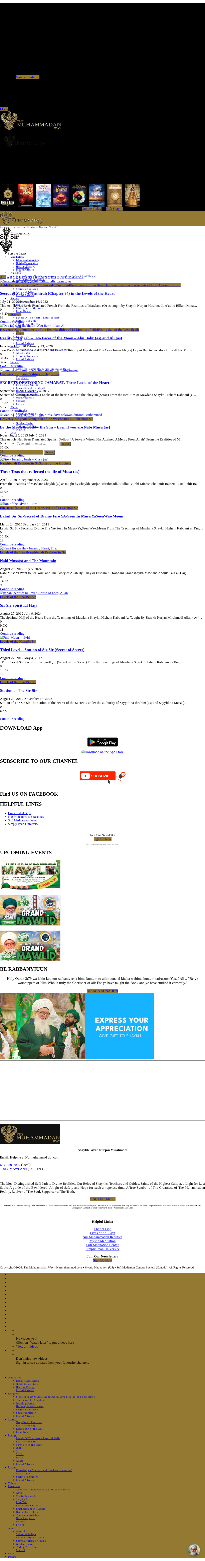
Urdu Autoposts (25, 397)
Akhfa (4, 285)
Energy (14, 314)
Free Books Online (27, 1505)
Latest (19, 257)
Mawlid (20, 429)
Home (3, 227)
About (14, 407)
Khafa (73, 285)
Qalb (108, 285)
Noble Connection (27, 1383)
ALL (3, 277)
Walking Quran (25, 1403)
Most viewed (24, 263)
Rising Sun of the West (29, 308)
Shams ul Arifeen (72, 419)
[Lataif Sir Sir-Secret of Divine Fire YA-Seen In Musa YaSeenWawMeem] (18, 504)
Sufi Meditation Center (22, 820)
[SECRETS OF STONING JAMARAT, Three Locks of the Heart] (39, 370)
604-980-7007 (10, 1165)
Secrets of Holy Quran (152, 285)
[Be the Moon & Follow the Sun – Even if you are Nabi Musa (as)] (51, 415)
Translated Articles (27, 1515)
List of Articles (25, 269)
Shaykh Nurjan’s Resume (31, 1540)
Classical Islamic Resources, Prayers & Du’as (43, 1489)
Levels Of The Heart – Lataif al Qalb (38, 317)
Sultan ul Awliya (26, 1534)
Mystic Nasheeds (26, 1495)
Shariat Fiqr (102, 1229)
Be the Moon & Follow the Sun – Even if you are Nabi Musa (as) (55, 427)
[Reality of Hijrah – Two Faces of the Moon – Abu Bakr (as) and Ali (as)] (32, 326)
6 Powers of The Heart (29, 1444)
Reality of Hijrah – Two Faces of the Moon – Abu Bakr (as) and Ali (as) (61, 338)
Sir (170, 285)
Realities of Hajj (39, 374)
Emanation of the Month (30, 388)
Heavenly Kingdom (55, 285)
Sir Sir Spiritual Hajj (18, 605)
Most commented (27, 260)
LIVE (4, 109)
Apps (19, 1492)
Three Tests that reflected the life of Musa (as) (39, 471)
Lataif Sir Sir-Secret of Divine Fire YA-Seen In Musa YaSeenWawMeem (61, 516)
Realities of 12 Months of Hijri (76, 330)
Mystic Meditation (102, 1241)
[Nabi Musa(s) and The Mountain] (28, 548)
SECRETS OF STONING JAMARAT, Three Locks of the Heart (54, 382)
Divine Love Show (27, 1511)
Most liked (22, 267)
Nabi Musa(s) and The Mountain (28, 560)
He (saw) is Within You (25, 285)
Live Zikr (21, 1502)
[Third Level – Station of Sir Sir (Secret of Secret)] (15, 637)
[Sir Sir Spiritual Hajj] (34, 593)
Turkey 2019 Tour (27, 1547)
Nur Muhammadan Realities (26, 816)
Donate (12, 1556)
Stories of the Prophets (55, 463)
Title (18, 270)
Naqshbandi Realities (15, 463)
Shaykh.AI (22, 378)
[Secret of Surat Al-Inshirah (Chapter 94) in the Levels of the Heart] (35, 281)
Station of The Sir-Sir (18, 690)
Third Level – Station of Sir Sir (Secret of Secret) (42, 649)
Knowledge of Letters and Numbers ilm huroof (44, 1470)
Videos (14, 362)
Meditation (15, 1377)
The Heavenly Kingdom (30, 1399)
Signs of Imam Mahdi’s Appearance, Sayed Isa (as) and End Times (55, 1396)
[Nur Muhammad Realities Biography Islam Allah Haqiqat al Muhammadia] (102, 141)
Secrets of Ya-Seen (27, 288)
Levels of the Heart (16, 227)
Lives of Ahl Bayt (19, 813)
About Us (21, 1531)
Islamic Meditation (27, 1380)
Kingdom (16, 272)
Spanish (21, 400)
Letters (12, 1467)
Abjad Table (23, 352)
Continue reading (12, 322)
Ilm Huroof (8, 508)
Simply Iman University (23, 824)
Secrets (14, 298)
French (20, 403)
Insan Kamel (23, 311)
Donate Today (91, 209)
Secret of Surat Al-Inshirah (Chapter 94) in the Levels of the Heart (57, 293)
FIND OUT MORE (103, 1199)
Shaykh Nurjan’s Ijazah (30, 1537)
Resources (14, 1486)
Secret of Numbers (27, 356)
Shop (13, 432)
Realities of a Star (26, 320)
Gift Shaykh (114, 209)
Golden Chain (24, 423)
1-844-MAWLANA (13, 1169)
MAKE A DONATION (102, 991)
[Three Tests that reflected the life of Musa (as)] (24, 459)
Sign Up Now (103, 839)
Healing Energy (25, 1387)
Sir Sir (20, 333)
